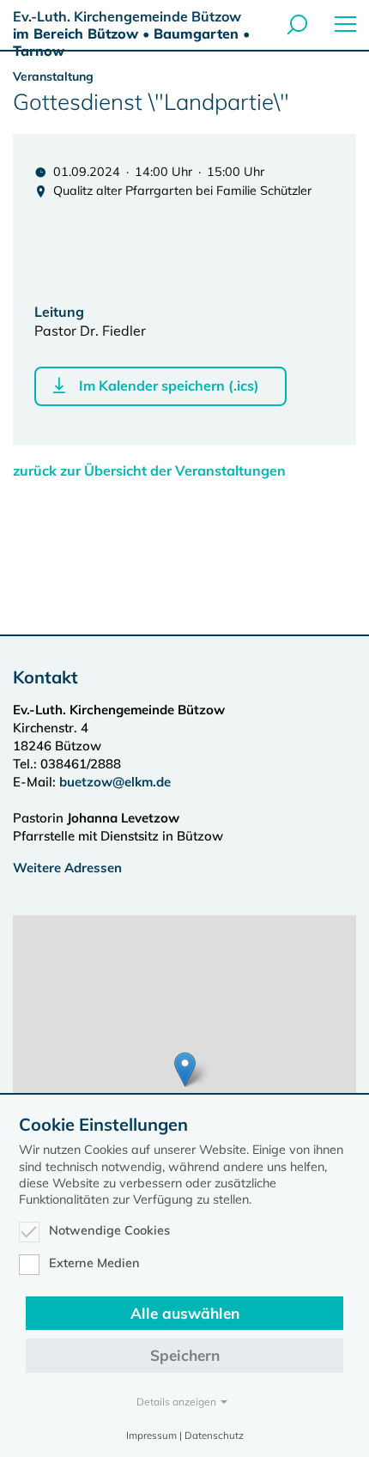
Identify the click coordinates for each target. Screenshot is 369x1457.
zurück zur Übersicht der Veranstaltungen (149, 470)
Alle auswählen (184, 1313)
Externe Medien (94, 1263)
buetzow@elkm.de (115, 782)
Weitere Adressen (67, 867)
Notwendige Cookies (109, 1230)
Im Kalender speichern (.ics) (169, 385)
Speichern (185, 1355)
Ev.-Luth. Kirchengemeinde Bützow (131, 33)
